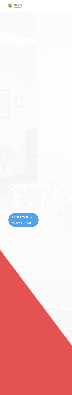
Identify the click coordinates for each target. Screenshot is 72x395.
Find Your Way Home (22, 220)
